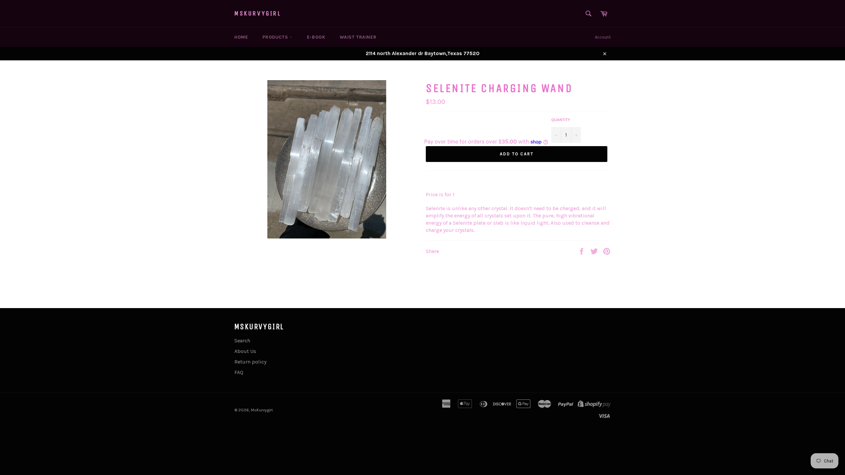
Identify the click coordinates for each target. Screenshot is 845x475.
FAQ (238, 372)
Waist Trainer (358, 37)
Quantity (560, 119)
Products (275, 37)
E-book (316, 37)
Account (603, 37)
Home (241, 37)
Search (242, 340)
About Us (245, 351)
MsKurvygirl (257, 13)
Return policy (250, 362)
